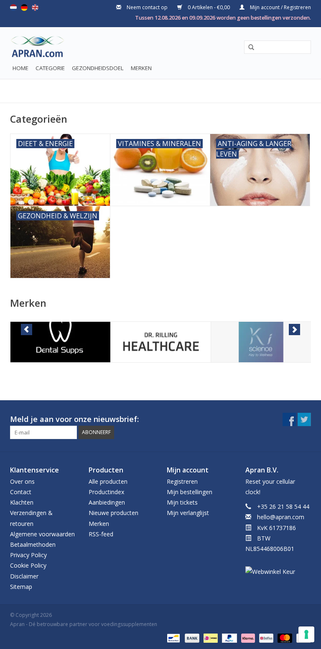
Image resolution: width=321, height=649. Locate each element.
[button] (248, 47)
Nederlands (13, 7)
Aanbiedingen (107, 502)
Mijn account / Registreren (280, 7)
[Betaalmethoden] (172, 637)
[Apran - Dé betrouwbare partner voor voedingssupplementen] (30, 48)
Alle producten (108, 481)
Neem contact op (147, 7)
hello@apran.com (280, 517)
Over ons (22, 481)
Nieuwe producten (113, 513)
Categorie (50, 68)
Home (20, 68)
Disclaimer (24, 576)
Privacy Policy (28, 555)
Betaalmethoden (33, 544)
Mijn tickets (182, 502)
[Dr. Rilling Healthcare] (161, 342)
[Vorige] (26, 329)
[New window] (289, 419)
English (35, 7)
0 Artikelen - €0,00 (208, 7)
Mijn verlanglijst (188, 513)
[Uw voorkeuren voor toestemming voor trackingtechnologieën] (306, 634)
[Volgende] (294, 329)
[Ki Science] (261, 342)
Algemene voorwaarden (42, 534)
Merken (141, 68)
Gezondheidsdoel (98, 68)
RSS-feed (101, 534)
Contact (20, 492)
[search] (277, 46)
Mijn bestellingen (189, 492)
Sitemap (21, 587)
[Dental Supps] (60, 342)
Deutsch (24, 7)
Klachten (21, 502)
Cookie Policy (28, 565)
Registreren (182, 481)
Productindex (106, 492)
